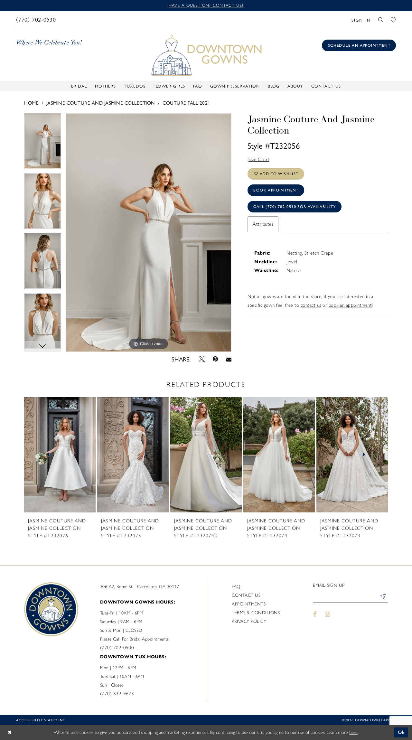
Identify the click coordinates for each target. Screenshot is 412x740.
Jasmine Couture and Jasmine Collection (100, 102)
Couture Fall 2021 (187, 102)
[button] (361, 19)
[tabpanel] (42, 143)
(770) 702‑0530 (117, 648)
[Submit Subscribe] (383, 597)
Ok (401, 732)
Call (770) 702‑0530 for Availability (294, 206)
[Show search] (381, 19)
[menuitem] (36, 19)
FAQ (236, 586)
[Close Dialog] (9, 732)
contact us (311, 305)
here (353, 732)
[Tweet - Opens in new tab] (202, 359)
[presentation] (60, 454)
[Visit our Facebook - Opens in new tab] (315, 614)
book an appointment (350, 305)
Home (31, 102)
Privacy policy (249, 621)
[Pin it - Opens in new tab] (215, 359)
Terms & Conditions (256, 612)
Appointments (249, 604)
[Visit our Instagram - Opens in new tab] (328, 614)
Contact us (246, 595)
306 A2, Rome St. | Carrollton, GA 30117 (139, 586)
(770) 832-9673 (117, 694)
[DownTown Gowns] (206, 54)
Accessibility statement (40, 719)
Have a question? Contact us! (206, 5)
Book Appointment (275, 190)
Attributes (263, 224)
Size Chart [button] (259, 159)
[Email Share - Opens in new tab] (228, 359)
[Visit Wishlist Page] (393, 19)
